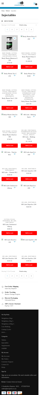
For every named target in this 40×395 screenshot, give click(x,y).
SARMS (4, 348)
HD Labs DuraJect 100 (9, 258)
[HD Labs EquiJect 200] (29, 247)
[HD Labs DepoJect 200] (29, 192)
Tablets (31, 134)
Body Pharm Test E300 (28, 101)
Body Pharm (6, 53)
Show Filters (8, 21)
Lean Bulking (6, 326)
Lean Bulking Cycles (9, 56)
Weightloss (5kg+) (7, 321)
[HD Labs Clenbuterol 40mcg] (10, 200)
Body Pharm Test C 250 (9, 98)
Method (8, 11)
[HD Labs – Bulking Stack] (29, 120)
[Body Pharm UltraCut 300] (10, 121)
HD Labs (24, 130)
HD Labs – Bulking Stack (29, 138)
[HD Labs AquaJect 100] (29, 159)
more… (4, 332)
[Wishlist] (14, 38)
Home (3, 11)
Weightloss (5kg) (7, 318)
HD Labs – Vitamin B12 (9, 172)
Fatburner (6, 220)
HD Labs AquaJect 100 (28, 171)
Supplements (9, 96)
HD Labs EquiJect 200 (29, 258)
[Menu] (5, 3)
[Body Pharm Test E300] (29, 80)
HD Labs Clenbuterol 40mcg (9, 225)
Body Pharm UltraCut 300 (10, 136)
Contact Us (5, 364)
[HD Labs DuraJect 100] (10, 247)
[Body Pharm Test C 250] (10, 80)
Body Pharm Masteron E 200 (9, 59)
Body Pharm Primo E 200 (29, 58)
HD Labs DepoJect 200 (28, 204)
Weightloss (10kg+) (8, 324)
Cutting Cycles (9, 219)
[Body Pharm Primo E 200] (29, 43)
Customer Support (7, 362)
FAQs (3, 367)
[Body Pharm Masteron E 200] (10, 43)
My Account (5, 356)
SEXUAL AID (9, 94)
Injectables (12, 54)
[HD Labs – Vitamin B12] (10, 159)
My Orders (5, 359)
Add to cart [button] (9, 67)
